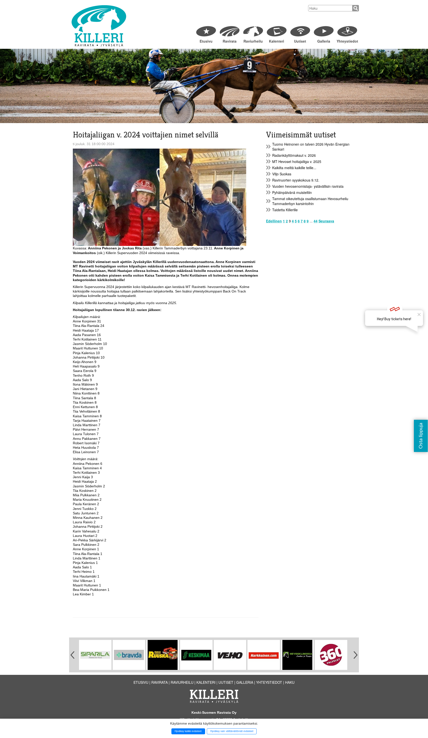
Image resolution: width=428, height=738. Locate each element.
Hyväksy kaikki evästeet (188, 731)
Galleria (323, 41)
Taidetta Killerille (285, 209)
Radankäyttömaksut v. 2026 (294, 155)
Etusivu (206, 41)
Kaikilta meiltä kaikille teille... (294, 167)
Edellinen (274, 220)
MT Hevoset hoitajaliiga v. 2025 (296, 161)
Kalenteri (276, 41)
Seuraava (326, 220)
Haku (289, 682)
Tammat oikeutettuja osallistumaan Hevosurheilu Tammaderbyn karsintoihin (310, 201)
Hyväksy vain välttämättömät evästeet (231, 731)
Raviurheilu (253, 41)
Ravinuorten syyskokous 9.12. (295, 180)
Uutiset (300, 41)
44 (316, 220)
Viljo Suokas (281, 173)
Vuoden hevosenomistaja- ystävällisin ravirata (308, 186)
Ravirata (230, 41)
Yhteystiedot (347, 41)
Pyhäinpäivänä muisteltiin (292, 192)
